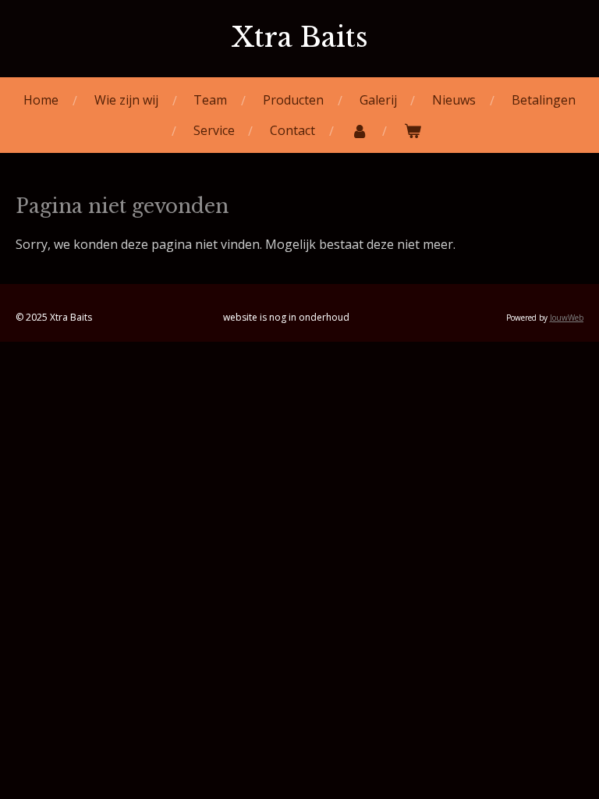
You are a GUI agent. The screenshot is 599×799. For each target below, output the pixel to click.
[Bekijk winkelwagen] (412, 130)
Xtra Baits (299, 37)
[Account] (359, 130)
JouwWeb (566, 317)
